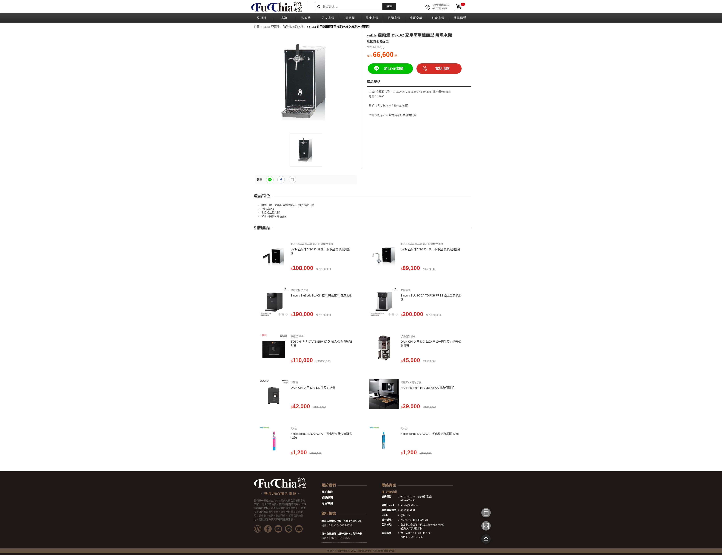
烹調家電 (394, 17)
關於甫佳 (327, 491)
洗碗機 (262, 17)
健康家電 (372, 17)
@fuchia (405, 515)
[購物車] (459, 6)
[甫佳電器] (276, 6)
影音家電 (438, 17)
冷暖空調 (416, 17)
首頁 (256, 26)
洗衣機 (306, 17)
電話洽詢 (442, 69)
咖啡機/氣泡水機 (293, 26)
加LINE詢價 (393, 69)
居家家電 (328, 17)
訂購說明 (327, 497)
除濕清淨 (460, 17)
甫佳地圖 (327, 503)
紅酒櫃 (350, 17)
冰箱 (284, 17)
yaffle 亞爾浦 (272, 26)
